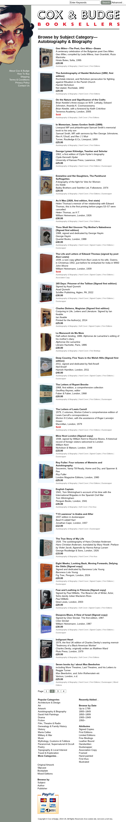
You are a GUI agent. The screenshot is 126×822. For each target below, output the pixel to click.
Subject (41, 782)
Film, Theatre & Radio (49, 723)
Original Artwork (46, 764)
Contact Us (24, 85)
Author (41, 785)
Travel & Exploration (48, 753)
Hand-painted (86, 756)
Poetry (41, 747)
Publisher (42, 788)
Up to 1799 (84, 708)
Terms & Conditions (19, 79)
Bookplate (43, 770)
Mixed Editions (45, 773)
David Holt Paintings (48, 714)
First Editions (85, 732)
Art (39, 705)
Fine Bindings (86, 738)
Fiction (41, 720)
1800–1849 (85, 711)
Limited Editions (87, 735)
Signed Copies (86, 729)
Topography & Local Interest (52, 750)
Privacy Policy (22, 82)
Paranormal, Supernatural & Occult (56, 744)
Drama (41, 717)
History (41, 729)
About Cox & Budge (19, 70)
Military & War (45, 735)
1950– (82, 720)
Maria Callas (44, 732)
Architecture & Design (49, 702)
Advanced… (118, 2)
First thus (84, 759)
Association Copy (88, 750)
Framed (83, 753)
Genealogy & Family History (52, 726)
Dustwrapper (85, 747)
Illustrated (84, 761)
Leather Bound (86, 741)
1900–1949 (85, 717)
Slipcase (42, 767)
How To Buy (23, 73)
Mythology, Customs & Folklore (54, 741)
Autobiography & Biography (52, 711)
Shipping (25, 76)
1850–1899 (85, 714)
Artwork (42, 708)
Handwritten (85, 744)
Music (41, 738)
